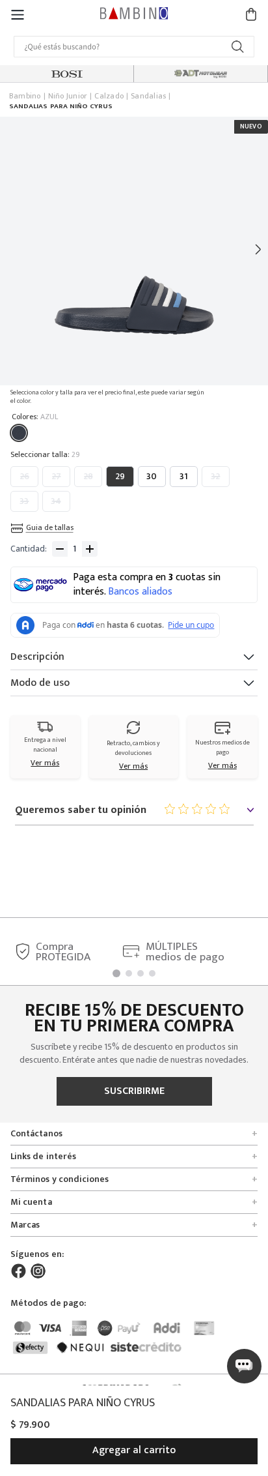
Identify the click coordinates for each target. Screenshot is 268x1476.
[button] (17, 14)
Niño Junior (68, 96)
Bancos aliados (140, 592)
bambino (25, 96)
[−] (60, 549)
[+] (90, 549)
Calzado (109, 96)
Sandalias (148, 96)
